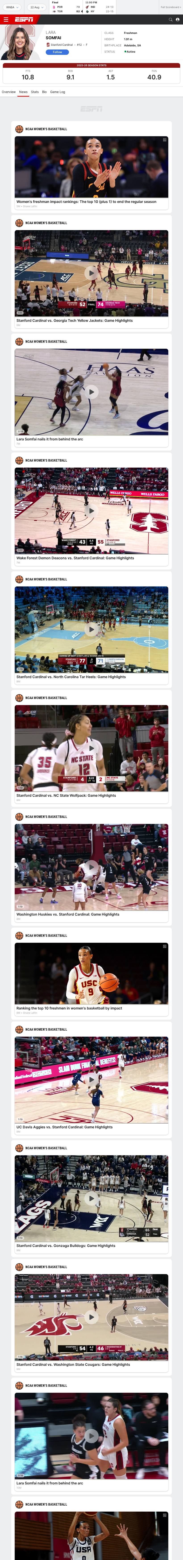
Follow (57, 52)
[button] (171, 19)
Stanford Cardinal (62, 44)
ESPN (24, 19)
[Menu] (6, 20)
